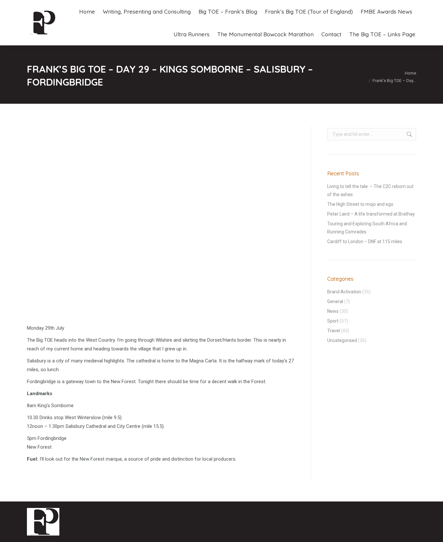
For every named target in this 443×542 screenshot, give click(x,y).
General (335, 301)
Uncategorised (342, 340)
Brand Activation (344, 291)
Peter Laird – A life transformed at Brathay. (371, 214)
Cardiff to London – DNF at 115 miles (364, 241)
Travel (333, 330)
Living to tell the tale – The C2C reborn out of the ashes (370, 190)
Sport (333, 321)
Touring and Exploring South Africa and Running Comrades (367, 227)
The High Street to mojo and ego (360, 204)
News (333, 311)
